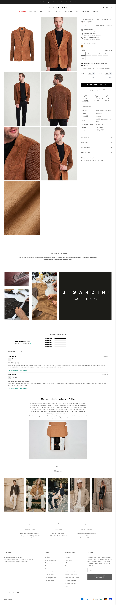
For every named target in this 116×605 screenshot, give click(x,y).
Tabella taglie (108, 50)
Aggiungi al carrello (96, 84)
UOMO (49, 11)
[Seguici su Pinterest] (14, 592)
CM (107, 73)
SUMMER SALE (22, 11)
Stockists (48, 569)
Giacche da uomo (50, 563)
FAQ (66, 563)
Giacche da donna (50, 560)
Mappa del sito (49, 572)
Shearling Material (50, 578)
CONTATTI (95, 11)
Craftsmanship (69, 560)
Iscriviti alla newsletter (99, 577)
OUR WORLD (85, 11)
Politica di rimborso (70, 583)
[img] (12, 356)
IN (110, 73)
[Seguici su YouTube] (18, 592)
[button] (100, 25)
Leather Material (50, 575)
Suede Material (49, 580)
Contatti (67, 586)
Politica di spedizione (71, 580)
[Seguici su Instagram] (9, 592)
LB (93, 73)
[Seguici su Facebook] (5, 592)
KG (90, 73)
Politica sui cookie (70, 572)
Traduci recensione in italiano (19, 370)
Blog (66, 566)
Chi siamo (67, 557)
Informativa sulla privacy (72, 578)
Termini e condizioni (71, 575)
